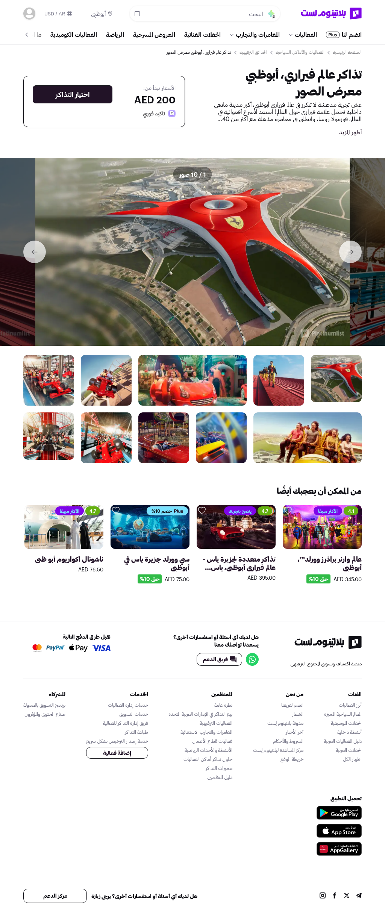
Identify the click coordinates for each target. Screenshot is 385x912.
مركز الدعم (55, 895)
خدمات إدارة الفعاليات (128, 705)
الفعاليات (306, 34)
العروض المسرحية (154, 34)
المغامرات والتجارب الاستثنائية (206, 732)
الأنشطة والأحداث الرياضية (208, 750)
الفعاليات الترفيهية (216, 723)
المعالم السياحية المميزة (343, 714)
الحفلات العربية (349, 750)
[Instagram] (323, 896)
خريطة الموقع (291, 759)
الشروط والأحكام (288, 741)
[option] (192, 252)
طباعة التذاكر (136, 732)
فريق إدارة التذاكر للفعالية (125, 723)
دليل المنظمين (219, 777)
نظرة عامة (223, 705)
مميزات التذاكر (219, 768)
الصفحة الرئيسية (347, 52)
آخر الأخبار (294, 732)
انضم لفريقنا (292, 705)
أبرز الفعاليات (350, 705)
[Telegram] (359, 896)
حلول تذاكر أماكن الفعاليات (207, 759)
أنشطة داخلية (349, 732)
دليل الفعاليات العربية (343, 741)
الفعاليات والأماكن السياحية (300, 52)
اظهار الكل (352, 759)
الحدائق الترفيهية (253, 52)
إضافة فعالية (117, 753)
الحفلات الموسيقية (346, 723)
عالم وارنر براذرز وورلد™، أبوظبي (330, 563)
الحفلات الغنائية (202, 34)
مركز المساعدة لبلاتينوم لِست (278, 750)
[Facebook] (335, 896)
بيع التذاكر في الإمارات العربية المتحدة (200, 714)
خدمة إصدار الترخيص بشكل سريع (117, 741)
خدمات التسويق (133, 714)
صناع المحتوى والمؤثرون (44, 714)
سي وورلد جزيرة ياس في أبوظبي (156, 563)
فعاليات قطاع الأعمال (212, 741)
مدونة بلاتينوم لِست (285, 723)
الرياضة (115, 34)
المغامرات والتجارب (258, 34)
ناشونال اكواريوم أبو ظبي (69, 559)
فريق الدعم (215, 659)
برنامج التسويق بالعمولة (44, 705)
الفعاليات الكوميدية (73, 34)
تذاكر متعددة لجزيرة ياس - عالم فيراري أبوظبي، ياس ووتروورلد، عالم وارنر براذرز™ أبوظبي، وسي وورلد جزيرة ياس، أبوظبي (238, 563)
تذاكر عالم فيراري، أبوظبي (304, 74)
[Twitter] (347, 896)
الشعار (297, 714)
